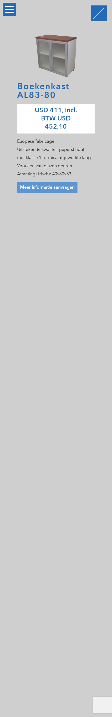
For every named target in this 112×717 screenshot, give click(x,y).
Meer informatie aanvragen (47, 187)
